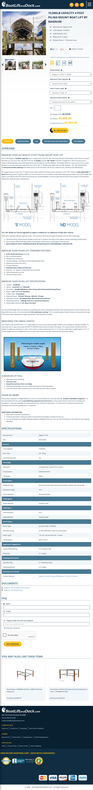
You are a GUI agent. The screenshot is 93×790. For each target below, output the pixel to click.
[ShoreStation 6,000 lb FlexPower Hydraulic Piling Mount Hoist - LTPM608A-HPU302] (68, 674)
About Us (5, 728)
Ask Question (12, 644)
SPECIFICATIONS (23, 141)
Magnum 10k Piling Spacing (13, 590)
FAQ (36, 141)
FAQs (3, 746)
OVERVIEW (7, 141)
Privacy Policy (12, 746)
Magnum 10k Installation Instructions (16, 588)
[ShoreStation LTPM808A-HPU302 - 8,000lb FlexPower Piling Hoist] (25, 674)
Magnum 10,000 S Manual (47, 576)
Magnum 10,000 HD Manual (68, 576)
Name (8, 604)
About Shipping (36, 746)
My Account (6, 737)
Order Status (16, 737)
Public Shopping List (41, 737)
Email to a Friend (77, 49)
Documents (78, 141)
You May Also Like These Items (56, 141)
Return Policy (23, 746)
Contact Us (14, 728)
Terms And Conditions (36, 728)
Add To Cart (61, 130)
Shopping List (27, 737)
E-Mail (8, 611)
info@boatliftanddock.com (15, 721)
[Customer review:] (39, 761)
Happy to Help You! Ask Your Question (19, 620)
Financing (23, 728)
